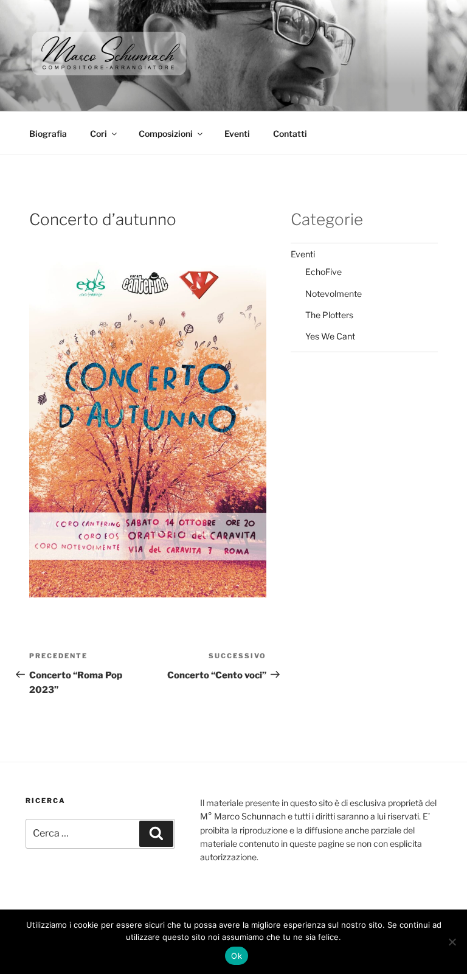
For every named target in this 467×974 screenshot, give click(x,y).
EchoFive (323, 271)
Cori (98, 133)
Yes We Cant (330, 336)
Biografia (48, 133)
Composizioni (166, 133)
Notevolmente (333, 293)
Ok (236, 956)
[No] (452, 942)
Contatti (290, 133)
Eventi (237, 133)
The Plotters (329, 315)
